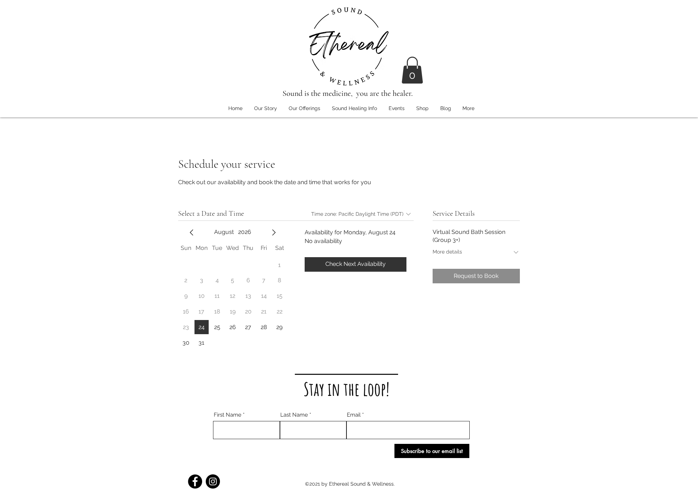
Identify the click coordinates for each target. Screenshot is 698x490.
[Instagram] (213, 481)
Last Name (294, 415)
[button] (412, 70)
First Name (227, 415)
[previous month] (191, 232)
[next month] (273, 232)
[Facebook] (195, 481)
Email (354, 415)
